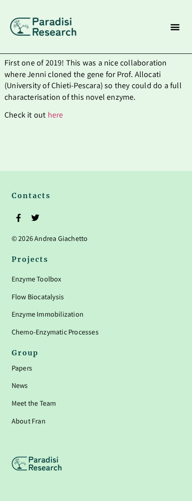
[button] (174, 27)
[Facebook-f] (19, 217)
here (55, 116)
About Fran (29, 422)
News (20, 386)
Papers (22, 369)
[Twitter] (35, 217)
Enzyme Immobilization (47, 315)
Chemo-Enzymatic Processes (55, 333)
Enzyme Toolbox (37, 280)
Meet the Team (34, 404)
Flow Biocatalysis (38, 298)
